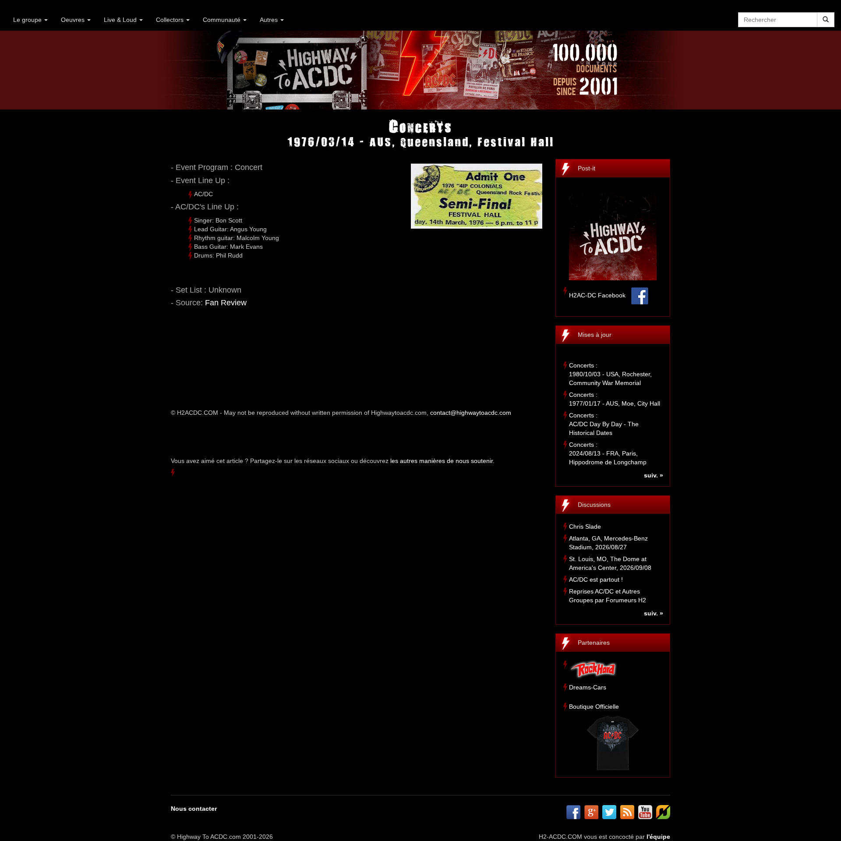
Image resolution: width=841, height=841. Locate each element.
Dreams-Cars (587, 687)
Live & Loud (121, 19)
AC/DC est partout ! (596, 579)
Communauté (222, 19)
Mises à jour (594, 334)
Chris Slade (585, 526)
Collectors (170, 19)
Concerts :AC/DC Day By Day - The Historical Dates (604, 424)
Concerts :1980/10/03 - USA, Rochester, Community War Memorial (610, 374)
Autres (269, 19)
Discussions (594, 504)
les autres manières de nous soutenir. (442, 460)
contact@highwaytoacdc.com (470, 412)
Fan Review (226, 302)
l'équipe (658, 836)
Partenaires (594, 642)
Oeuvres (73, 19)
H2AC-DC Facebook (597, 295)
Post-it (586, 168)
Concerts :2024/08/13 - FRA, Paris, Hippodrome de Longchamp (608, 453)
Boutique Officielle (594, 706)
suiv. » (653, 475)
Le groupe (28, 19)
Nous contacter (194, 808)
